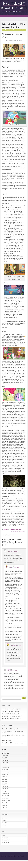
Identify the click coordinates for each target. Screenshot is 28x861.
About (2, 856)
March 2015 (5, 786)
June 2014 (4, 807)
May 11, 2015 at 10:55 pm (13, 670)
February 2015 (5, 788)
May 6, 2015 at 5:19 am (14, 567)
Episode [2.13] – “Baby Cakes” (18, 531)
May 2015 (4, 781)
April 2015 (4, 784)
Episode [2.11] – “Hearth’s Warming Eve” (12, 529)
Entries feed (5, 837)
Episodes (7, 856)
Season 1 (4, 818)
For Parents (21, 856)
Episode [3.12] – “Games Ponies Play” (11, 711)
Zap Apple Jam (13, 515)
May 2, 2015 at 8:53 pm (13, 551)
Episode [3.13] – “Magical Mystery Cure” (11, 709)
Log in (3, 835)
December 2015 (5, 765)
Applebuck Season (19, 91)
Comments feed (5, 840)
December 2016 (5, 753)
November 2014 (5, 795)
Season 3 (4, 822)
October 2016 (5, 755)
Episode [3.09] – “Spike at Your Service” (11, 718)
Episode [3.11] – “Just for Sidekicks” (10, 713)
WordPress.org (5, 842)
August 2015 (5, 774)
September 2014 (6, 800)
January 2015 (5, 791)
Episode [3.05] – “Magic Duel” (12, 728)
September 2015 (6, 772)
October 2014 (5, 798)
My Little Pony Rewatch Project (14, 5)
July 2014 (4, 805)
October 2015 (5, 769)
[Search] (24, 698)
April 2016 (4, 757)
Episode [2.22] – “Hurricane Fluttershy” (14, 742)
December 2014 (5, 793)
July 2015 (4, 776)
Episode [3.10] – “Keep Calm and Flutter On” (12, 716)
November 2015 (5, 767)
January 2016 (5, 762)
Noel (9, 669)
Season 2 (21, 29)
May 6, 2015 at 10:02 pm (16, 645)
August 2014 (5, 802)
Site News (4, 825)
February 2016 (5, 760)
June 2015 (4, 779)
